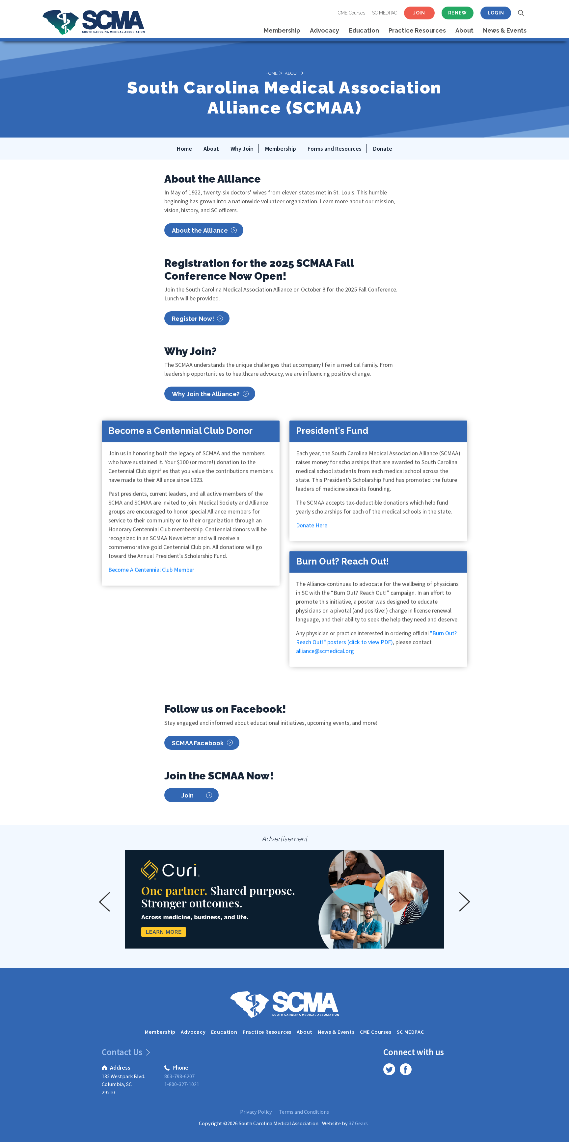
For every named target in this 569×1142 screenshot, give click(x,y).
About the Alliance (200, 230)
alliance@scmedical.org (325, 650)
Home (271, 72)
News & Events (505, 30)
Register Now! (193, 318)
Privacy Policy (256, 1111)
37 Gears (358, 1123)
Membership (282, 30)
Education (364, 30)
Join (419, 12)
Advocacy (324, 30)
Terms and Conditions (304, 1111)
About (464, 30)
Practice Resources (417, 30)
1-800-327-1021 (181, 1084)
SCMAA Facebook (198, 743)
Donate (382, 148)
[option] (284, 899)
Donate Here (311, 525)
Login (496, 12)
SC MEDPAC (384, 12)
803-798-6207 (179, 1076)
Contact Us (123, 1051)
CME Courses (351, 12)
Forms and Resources (335, 148)
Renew (457, 12)
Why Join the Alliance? (206, 394)
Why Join (242, 148)
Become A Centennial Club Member (151, 569)
